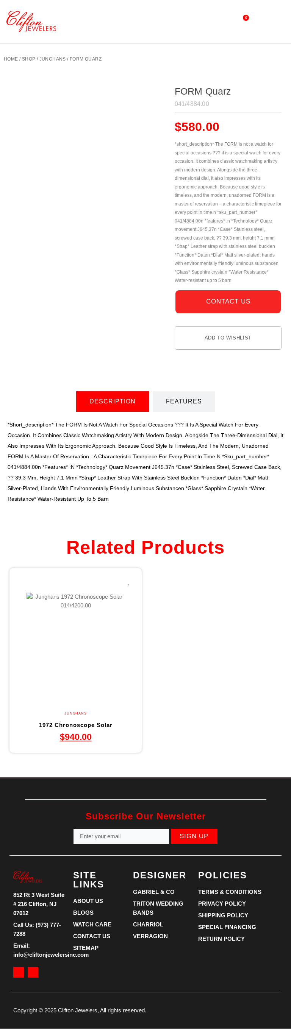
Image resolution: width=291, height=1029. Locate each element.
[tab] (112, 401)
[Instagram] (33, 972)
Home (11, 59)
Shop (29, 59)
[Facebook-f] (18, 972)
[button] (140, 21)
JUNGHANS (52, 59)
